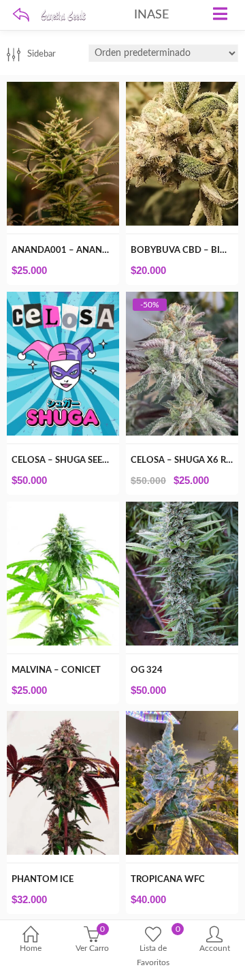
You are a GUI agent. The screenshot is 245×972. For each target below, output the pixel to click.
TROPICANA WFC (168, 879)
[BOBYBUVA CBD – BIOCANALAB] (182, 89)
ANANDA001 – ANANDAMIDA (75, 250)
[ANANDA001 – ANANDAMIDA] (63, 89)
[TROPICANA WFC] (182, 718)
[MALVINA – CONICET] (63, 509)
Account (214, 948)
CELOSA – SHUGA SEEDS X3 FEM (79, 460)
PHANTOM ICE (43, 879)
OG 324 (147, 670)
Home (31, 948)
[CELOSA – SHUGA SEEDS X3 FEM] (63, 299)
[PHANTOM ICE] (63, 718)
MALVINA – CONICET (56, 670)
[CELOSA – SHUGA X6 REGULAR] (182, 299)
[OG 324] (182, 509)
